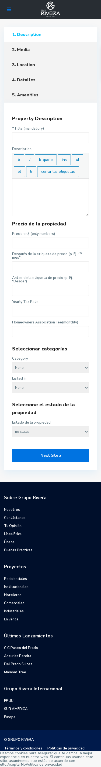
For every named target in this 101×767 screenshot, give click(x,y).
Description (22, 149)
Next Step (50, 455)
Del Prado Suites (18, 664)
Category (20, 358)
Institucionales (16, 586)
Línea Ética (13, 534)
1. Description (26, 35)
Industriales (14, 611)
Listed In (19, 378)
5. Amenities (25, 95)
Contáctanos (15, 517)
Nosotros (12, 509)
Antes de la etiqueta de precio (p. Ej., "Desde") (43, 279)
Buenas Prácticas (18, 550)
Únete (9, 542)
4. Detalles (24, 80)
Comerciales (14, 603)
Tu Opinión (13, 525)
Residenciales (15, 578)
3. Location (23, 65)
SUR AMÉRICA (16, 709)
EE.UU (8, 700)
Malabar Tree (15, 672)
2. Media (21, 50)
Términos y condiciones (23, 748)
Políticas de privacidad (66, 748)
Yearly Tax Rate (25, 302)
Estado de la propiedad (31, 422)
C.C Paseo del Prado (21, 648)
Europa (9, 717)
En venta (11, 619)
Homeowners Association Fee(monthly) (45, 322)
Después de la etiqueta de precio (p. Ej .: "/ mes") (47, 255)
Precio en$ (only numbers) (33, 234)
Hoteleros (13, 595)
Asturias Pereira (17, 656)
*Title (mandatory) (28, 128)
